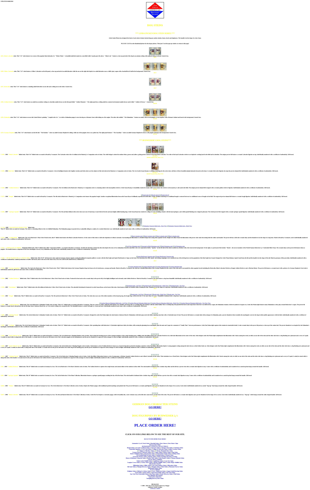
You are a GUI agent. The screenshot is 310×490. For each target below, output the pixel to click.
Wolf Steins (177, 474)
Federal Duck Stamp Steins (163, 453)
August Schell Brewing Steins (175, 471)
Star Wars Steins (154, 474)
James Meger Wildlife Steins (175, 462)
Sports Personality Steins (158, 472)
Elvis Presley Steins (149, 453)
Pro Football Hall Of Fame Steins (146, 455)
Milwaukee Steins (172, 465)
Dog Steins (175, 452)
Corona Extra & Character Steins (141, 452)
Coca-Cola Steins (146, 449)
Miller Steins (147, 465)
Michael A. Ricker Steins (144, 471)
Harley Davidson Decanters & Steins (167, 456)
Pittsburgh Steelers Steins (155, 468)
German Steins (169, 455)
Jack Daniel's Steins (164, 458)
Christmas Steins (178, 447)
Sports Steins (146, 472)
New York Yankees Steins (159, 465)
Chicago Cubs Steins (167, 447)
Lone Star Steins (168, 461)
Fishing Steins (176, 453)
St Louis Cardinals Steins (142, 447)
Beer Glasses (163, 443)
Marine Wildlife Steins (160, 462)
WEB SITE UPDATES (155, 477)
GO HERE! (155, 407)
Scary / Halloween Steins (158, 471)
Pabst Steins (164, 466)
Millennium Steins (138, 465)
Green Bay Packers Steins (140, 456)
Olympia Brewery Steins (143, 466)
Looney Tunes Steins (146, 462)
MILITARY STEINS (155, 464)
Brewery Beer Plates (155, 445)
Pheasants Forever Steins (176, 466)
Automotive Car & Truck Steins (140, 443)
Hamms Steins (152, 456)
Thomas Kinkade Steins (177, 458)
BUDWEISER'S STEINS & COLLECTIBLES (155, 446)
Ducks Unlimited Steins (136, 453)
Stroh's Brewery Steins (166, 474)
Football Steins (160, 455)
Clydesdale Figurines (134, 449)
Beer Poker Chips (173, 443)
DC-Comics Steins (157, 452)
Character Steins (155, 447)
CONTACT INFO (155, 488)
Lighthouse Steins (158, 461)
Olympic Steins (156, 466)
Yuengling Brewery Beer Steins (155, 478)
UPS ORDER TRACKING (155, 475)
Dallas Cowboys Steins (175, 449)
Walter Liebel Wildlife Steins (144, 461)
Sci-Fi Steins (138, 472)
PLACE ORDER (155, 469)
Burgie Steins (130, 447)
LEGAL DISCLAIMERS (155, 459)
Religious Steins (131, 471)
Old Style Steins (131, 466)
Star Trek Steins (170, 472)
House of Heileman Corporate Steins (136, 458)
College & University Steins (159, 449)
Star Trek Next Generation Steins (139, 474)
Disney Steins (167, 452)
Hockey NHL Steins (152, 458)
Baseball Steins (155, 443)
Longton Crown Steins (133, 462)
